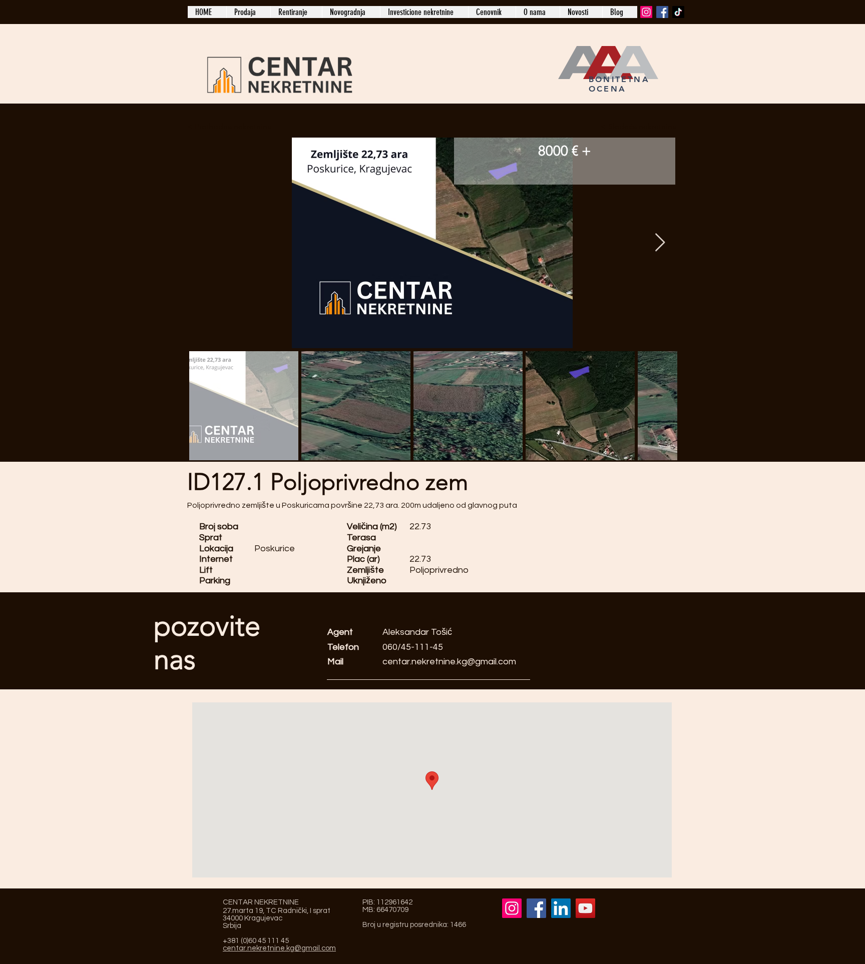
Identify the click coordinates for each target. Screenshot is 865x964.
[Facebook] (662, 12)
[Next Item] (660, 243)
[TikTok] (678, 12)
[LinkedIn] (561, 908)
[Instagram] (646, 12)
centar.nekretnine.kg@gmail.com (449, 661)
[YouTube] (585, 908)
